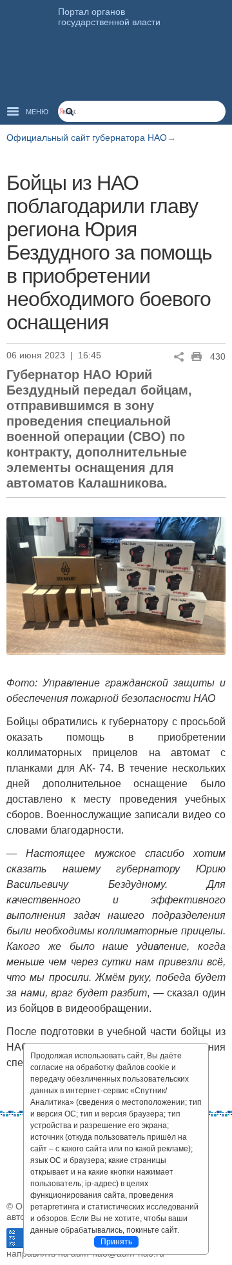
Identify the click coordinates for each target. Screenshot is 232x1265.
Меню (37, 112)
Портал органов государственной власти (109, 16)
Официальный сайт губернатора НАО (86, 137)
